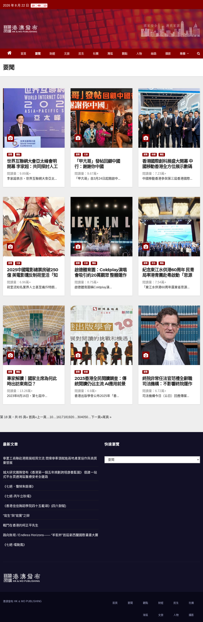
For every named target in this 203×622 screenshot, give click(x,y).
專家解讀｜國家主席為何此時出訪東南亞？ (32, 381)
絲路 (154, 53)
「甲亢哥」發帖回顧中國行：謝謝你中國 (97, 163)
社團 (96, 53)
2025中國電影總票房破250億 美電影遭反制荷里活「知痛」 (32, 275)
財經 (52, 53)
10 (51, 417)
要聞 (38, 53)
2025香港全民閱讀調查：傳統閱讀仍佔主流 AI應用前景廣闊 (100, 384)
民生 (81, 53)
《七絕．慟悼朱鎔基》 (19, 486)
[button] (198, 53)
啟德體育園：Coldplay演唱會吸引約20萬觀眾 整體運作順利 (100, 275)
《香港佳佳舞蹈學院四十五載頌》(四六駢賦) (34, 506)
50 (86, 417)
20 (72, 417)
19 (69, 417)
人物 (139, 53)
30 (79, 417)
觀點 (125, 53)
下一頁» (96, 417)
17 (61, 417)
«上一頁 (40, 417)
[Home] (9, 53)
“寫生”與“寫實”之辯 (16, 515)
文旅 (67, 53)
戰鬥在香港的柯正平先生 (20, 525)
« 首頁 (30, 417)
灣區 (110, 53)
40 (82, 417)
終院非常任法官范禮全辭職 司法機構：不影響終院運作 (167, 381)
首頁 (23, 53)
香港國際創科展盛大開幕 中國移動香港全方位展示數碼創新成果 (167, 166)
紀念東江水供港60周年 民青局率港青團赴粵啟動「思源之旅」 (168, 275)
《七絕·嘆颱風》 (15, 544)
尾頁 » (106, 417)
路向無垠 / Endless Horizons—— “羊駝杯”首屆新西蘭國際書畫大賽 (50, 535)
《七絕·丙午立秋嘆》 (18, 496)
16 (58, 417)
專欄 (183, 53)
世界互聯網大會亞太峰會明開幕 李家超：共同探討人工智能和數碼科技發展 (32, 166)
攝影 (168, 53)
